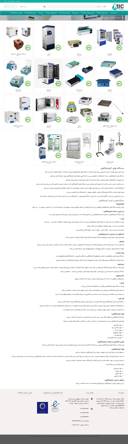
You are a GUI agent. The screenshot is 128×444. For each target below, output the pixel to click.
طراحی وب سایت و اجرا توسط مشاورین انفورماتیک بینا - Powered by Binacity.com (64, 440)
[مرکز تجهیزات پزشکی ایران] (118, 6)
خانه (123, 18)
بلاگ (5, 1)
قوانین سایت (11, 1)
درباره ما (18, 1)
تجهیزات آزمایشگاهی (115, 18)
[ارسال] (44, 6)
